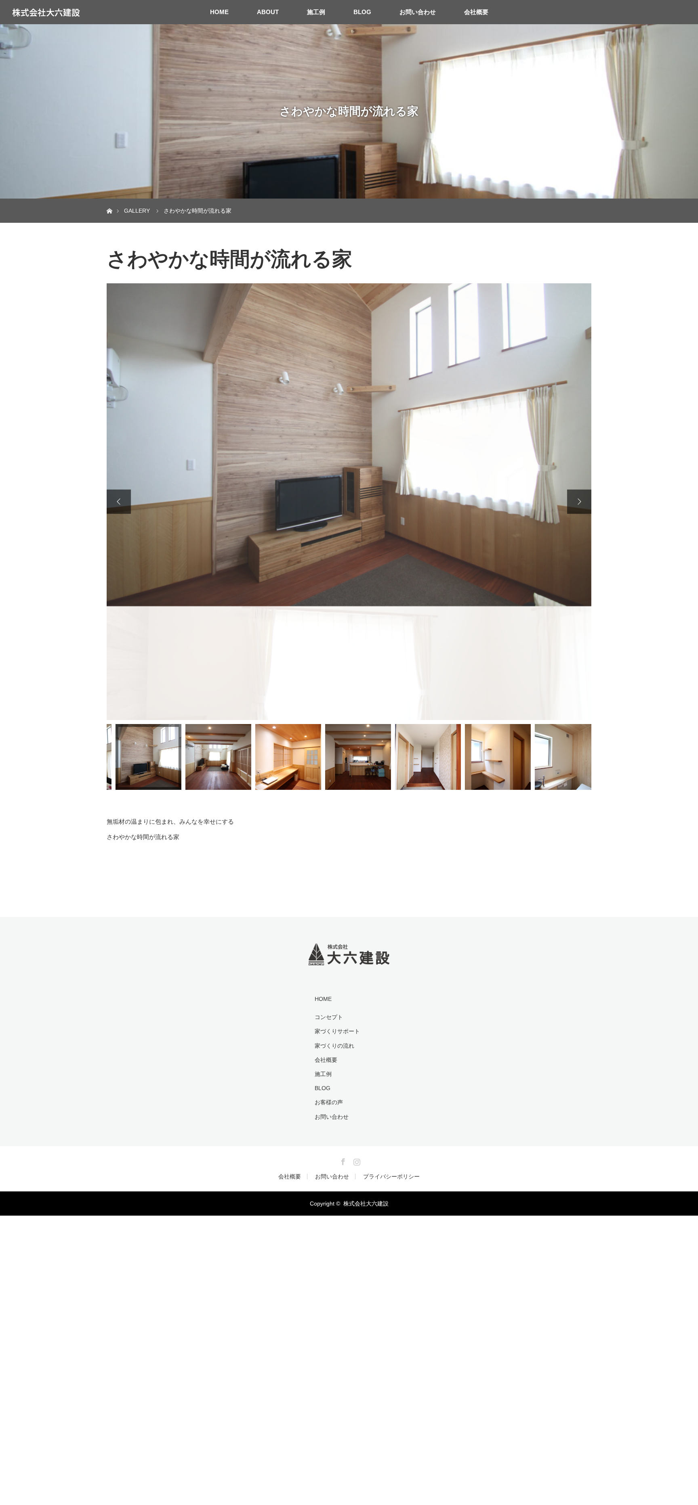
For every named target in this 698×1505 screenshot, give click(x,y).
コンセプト (329, 903)
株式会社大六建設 (46, 12)
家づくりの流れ (334, 932)
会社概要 (476, 11)
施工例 (316, 11)
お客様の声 (329, 989)
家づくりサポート (337, 918)
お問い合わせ (417, 11)
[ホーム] (109, 202)
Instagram (356, 1046)
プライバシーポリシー (391, 1062)
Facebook (342, 1046)
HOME (219, 11)
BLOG (362, 11)
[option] (349, 444)
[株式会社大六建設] (349, 846)
